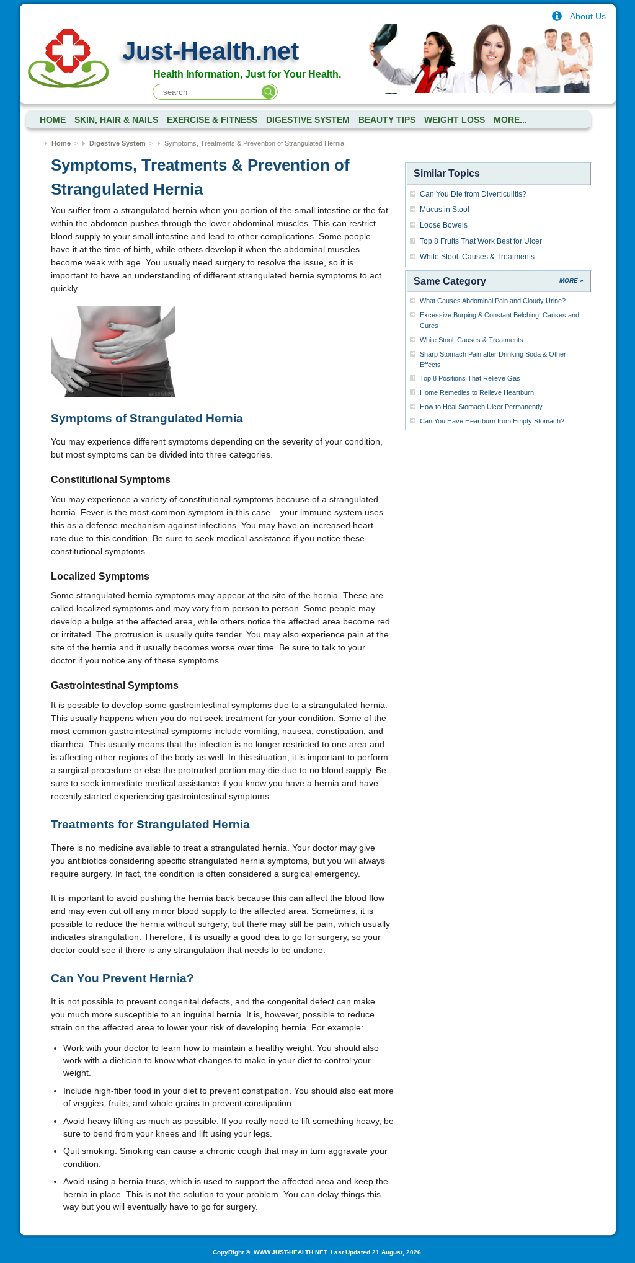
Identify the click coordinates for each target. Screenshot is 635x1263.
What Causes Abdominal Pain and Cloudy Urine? (493, 300)
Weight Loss (454, 120)
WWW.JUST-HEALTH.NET (289, 1252)
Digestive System (308, 120)
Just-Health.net (210, 50)
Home (61, 143)
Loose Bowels (444, 225)
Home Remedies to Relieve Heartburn (477, 392)
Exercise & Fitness (212, 120)
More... (510, 120)
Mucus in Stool (444, 209)
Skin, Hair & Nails (116, 120)
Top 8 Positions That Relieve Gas (470, 378)
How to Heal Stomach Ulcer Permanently (481, 406)
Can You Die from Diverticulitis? (473, 194)
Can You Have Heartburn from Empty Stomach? (492, 421)
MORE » (571, 280)
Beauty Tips (386, 120)
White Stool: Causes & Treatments (477, 256)
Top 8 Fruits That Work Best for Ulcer (481, 241)
